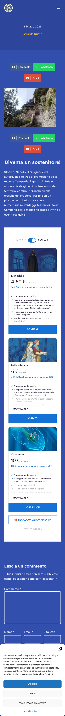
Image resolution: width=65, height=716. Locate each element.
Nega (32, 693)
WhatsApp (47, 67)
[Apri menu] (59, 8)
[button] (60, 648)
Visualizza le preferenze (32, 702)
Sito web (49, 632)
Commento (12, 589)
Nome (9, 632)
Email (35, 78)
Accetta (32, 683)
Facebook (24, 67)
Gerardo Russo (32, 34)
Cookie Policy (30, 711)
